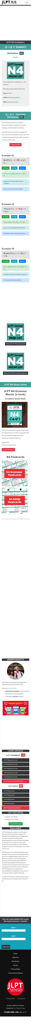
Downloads (15, 961)
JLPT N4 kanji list (9, 795)
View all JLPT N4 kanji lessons (15, 344)
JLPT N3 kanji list (9, 799)
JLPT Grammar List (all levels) (13, 781)
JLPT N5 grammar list (11, 760)
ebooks (15, 965)
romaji (14, 168)
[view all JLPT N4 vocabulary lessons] (15, 70)
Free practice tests (16, 824)
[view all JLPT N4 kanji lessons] (15, 332)
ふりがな (5, 168)
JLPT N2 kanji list (9, 803)
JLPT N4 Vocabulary (13, 97)
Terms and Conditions (15, 973)
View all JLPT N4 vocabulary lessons (15, 373)
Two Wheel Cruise (19, 1008)
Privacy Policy (15, 969)
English (22, 168)
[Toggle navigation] (26, 2)
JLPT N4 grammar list (11, 764)
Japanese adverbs (12, 102)
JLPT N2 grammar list (11, 773)
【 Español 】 (21, 998)
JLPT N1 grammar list (10, 777)
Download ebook (8, 449)
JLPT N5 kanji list (9, 791)
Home (15, 953)
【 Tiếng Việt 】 (10, 998)
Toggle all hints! (15, 144)
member (11, 688)
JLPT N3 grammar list (11, 768)
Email (13, 936)
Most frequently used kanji (12, 808)
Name (13, 927)
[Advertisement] (15, 22)
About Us (15, 957)
